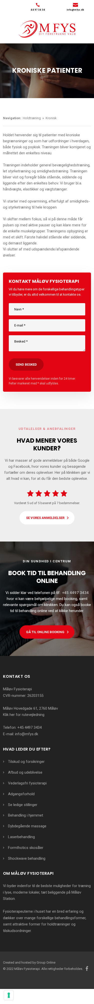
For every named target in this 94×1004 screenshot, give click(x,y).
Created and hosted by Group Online (29, 962)
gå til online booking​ (45, 632)
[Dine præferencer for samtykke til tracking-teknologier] (9, 995)
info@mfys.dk (26, 734)
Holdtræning (32, 118)
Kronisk (51, 118)
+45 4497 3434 (29, 727)
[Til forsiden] (47, 29)
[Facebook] (86, 968)
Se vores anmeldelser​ (45, 518)
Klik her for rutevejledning (23, 714)
